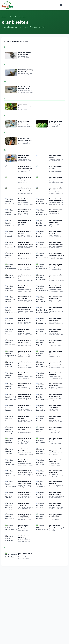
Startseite (4, 17)
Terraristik (13, 17)
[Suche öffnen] (61, 5)
